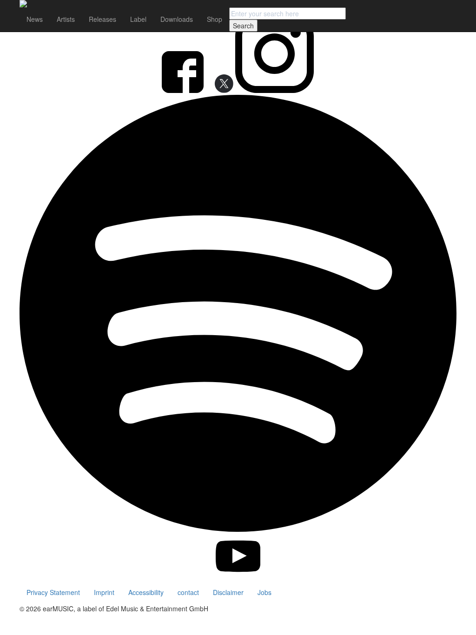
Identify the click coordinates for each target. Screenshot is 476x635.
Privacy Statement (53, 592)
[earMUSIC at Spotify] (238, 529)
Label (138, 19)
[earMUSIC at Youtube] (238, 576)
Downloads (176, 19)
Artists (66, 19)
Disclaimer (228, 592)
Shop (214, 19)
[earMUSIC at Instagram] (274, 90)
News (34, 19)
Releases (102, 19)
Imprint (104, 592)
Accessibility (146, 592)
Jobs (264, 592)
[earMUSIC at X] (220, 90)
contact (188, 592)
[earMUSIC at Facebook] (183, 90)
